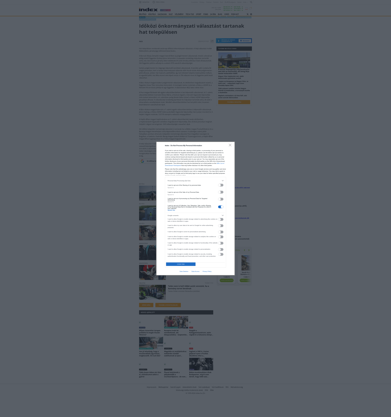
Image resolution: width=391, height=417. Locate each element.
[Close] (231, 146)
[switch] (220, 185)
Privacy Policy (207, 271)
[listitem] (195, 181)
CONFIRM (181, 264)
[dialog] (195, 208)
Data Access (195, 271)
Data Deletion (184, 271)
